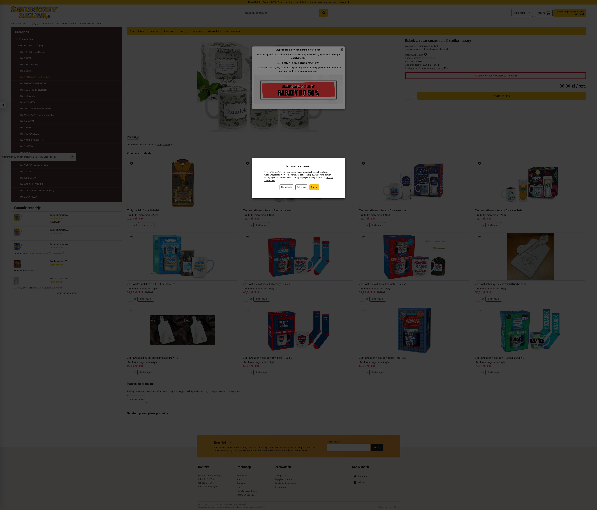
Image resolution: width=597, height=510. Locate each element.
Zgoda (314, 187)
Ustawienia (286, 187)
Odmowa (301, 187)
